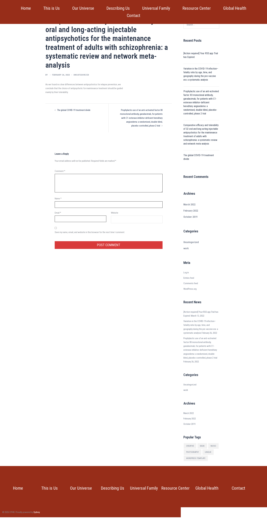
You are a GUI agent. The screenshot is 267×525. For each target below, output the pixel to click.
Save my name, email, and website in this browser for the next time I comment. (90, 232)
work (186, 248)
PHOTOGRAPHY (192, 452)
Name (58, 198)
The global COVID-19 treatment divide (73, 110)
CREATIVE (190, 446)
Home (26, 8)
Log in (186, 272)
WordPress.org (190, 289)
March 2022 (189, 204)
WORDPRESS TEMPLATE (195, 458)
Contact (133, 15)
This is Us (51, 8)
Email (58, 212)
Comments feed (190, 283)
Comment (60, 171)
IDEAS (202, 446)
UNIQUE (208, 452)
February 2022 (190, 210)
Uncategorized (81, 75)
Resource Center (196, 8)
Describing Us (118, 8)
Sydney (37, 512)
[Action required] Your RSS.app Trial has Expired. (200, 55)
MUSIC (213, 446)
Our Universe (83, 8)
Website (114, 212)
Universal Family (156, 8)
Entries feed (188, 278)
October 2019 (190, 216)
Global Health (234, 8)
